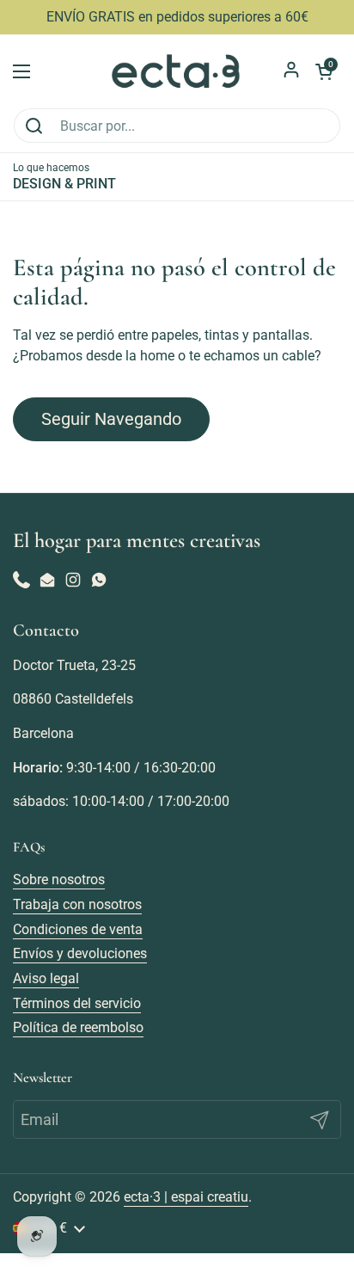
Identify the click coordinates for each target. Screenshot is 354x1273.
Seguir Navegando (111, 419)
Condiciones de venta (78, 929)
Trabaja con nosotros (77, 904)
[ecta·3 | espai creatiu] (177, 71)
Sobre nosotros (59, 879)
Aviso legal (46, 978)
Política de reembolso (78, 1027)
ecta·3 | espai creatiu (186, 1197)
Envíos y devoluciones (80, 953)
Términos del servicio (77, 1003)
